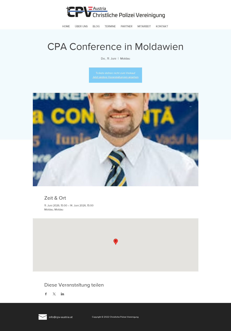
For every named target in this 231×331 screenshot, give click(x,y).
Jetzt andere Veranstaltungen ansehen (115, 77)
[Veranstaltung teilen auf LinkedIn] (62, 294)
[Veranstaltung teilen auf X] (54, 294)
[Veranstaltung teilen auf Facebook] (46, 294)
